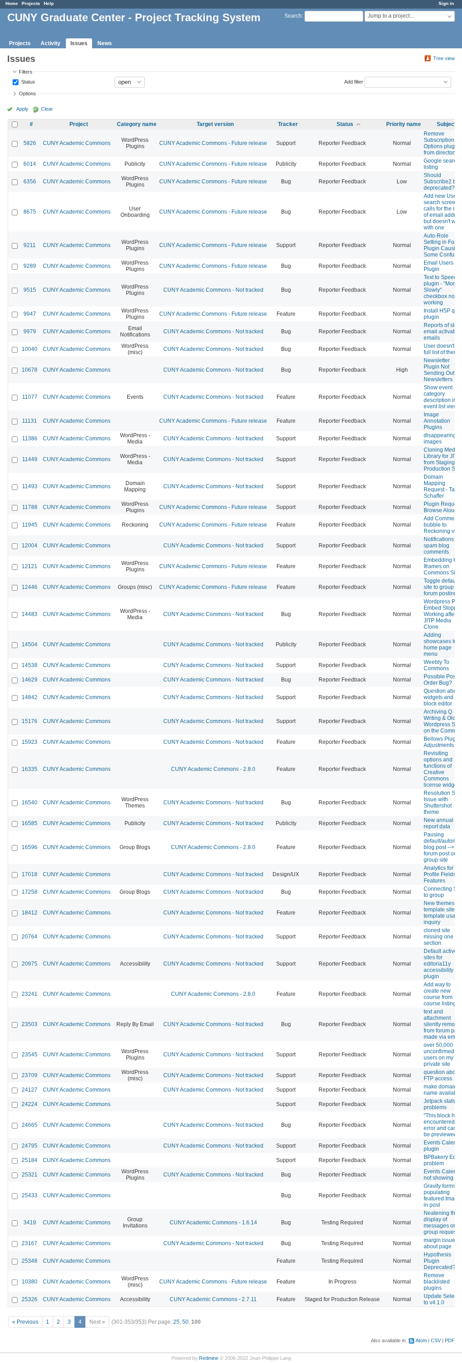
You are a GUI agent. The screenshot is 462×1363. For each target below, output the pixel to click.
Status (27, 81)
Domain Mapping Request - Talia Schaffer (442, 486)
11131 (29, 421)
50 (185, 1322)
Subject (446, 124)
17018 (29, 874)
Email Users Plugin (438, 266)
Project (78, 124)
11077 (29, 397)
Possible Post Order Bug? (440, 679)
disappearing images (440, 438)
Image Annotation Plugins (437, 420)
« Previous (25, 1322)
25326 (29, 1299)
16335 (29, 769)
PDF (450, 1340)
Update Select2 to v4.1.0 (443, 1299)
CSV (436, 1340)
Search (293, 16)
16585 (29, 823)
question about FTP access (442, 1075)
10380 (29, 1282)
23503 (29, 1024)
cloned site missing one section (438, 936)
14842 (29, 697)
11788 (29, 507)
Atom (421, 1340)
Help (49, 3)
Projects (31, 3)
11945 (29, 525)
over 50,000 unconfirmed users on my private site (439, 1054)
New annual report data (438, 823)
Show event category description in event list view (441, 397)
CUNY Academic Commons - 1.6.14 (213, 1222)
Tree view (444, 58)
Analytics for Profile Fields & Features (442, 874)
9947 (29, 314)
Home (11, 3)
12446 (29, 587)
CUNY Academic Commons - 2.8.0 (213, 769)
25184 (29, 1160)
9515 (29, 290)
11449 (29, 459)
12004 (29, 545)
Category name (137, 124)
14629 (29, 680)
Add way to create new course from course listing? (441, 994)
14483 (29, 614)
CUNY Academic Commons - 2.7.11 (213, 1299)
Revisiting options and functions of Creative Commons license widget (441, 769)
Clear (47, 109)
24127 (29, 1090)
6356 (29, 181)
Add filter (353, 81)
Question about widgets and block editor (442, 697)
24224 (29, 1104)
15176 (29, 721)
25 (176, 1322)
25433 (29, 1195)
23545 (29, 1054)
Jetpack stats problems (439, 1104)
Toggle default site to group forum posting (441, 587)
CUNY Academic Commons (77, 143)
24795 (29, 1146)
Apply (22, 109)
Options (27, 93)
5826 (29, 143)
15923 (29, 742)
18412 (29, 913)
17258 (29, 892)
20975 (29, 964)
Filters (25, 72)
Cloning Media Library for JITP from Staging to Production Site (442, 459)
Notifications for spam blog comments (443, 545)
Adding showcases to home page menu (440, 644)
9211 (29, 245)
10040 (29, 349)
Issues (79, 43)
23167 (29, 1243)
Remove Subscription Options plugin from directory (441, 143)
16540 (29, 802)
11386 (29, 438)
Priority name (403, 124)
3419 (29, 1222)
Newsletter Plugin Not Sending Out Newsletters (439, 370)
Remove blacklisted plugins (437, 1281)
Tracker (288, 124)
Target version (215, 124)
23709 (29, 1075)
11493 (29, 486)
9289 (29, 266)
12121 (29, 566)
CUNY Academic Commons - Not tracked (213, 290)
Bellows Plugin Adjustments (442, 742)
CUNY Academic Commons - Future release (213, 143)
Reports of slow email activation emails (443, 331)
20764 (29, 937)
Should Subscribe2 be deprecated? (441, 181)
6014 (29, 164)
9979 (29, 331)
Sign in (446, 3)
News (104, 43)
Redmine (208, 1358)
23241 (29, 994)
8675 (29, 212)
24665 (29, 1125)
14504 (29, 644)
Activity (50, 43)
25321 (29, 1175)
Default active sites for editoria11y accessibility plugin (440, 964)
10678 (29, 370)
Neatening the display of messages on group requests (442, 1222)
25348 (29, 1261)
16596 (29, 847)
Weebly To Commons (436, 665)
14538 (29, 665)
